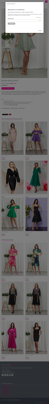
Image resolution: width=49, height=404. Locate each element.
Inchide (40, 30)
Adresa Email (24, 18)
